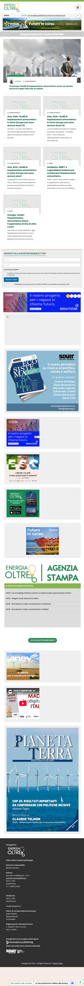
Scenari (18, 81)
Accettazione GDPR (11, 269)
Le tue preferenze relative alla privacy (51, 983)
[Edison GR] (42, 30)
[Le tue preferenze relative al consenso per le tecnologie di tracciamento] (80, 982)
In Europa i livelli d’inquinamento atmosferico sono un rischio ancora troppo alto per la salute (41, 87)
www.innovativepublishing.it (16, 878)
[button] (78, 7)
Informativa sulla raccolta (21, 983)
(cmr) (51, 163)
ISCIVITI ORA (11, 280)
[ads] (42, 312)
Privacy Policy (58, 963)
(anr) (11, 211)
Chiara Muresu (30, 81)
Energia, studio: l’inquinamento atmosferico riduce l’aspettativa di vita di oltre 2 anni (21, 221)
